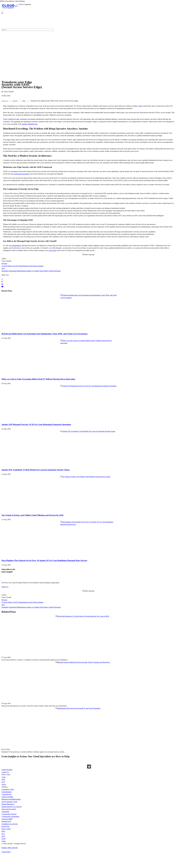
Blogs (24, 101)
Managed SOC (6, 821)
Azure (4, 777)
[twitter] (2, 279)
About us (157, 5)
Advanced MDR (7, 819)
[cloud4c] (10, 8)
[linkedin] (2, 284)
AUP (3, 836)
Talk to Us (5, 587)
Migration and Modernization (11, 799)
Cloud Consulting (7, 797)
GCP (3, 782)
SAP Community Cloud (9, 802)
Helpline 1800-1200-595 (10, 848)
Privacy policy (6, 829)
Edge (140, 106)
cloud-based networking (21, 174)
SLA (3, 834)
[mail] (2, 286)
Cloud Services (6, 794)
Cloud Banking (7, 792)
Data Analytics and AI (9, 809)
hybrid (11, 119)
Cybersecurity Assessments (10, 816)
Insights (15, 101)
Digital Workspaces (8, 804)
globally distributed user (29, 124)
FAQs (3, 839)
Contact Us (5, 772)
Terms (4, 841)
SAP (124, 5)
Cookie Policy (6, 852)
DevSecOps (5, 826)
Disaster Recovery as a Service (12, 806)
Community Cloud (8, 789)
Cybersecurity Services (144, 5)
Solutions (103, 5)
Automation (5, 811)
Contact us (172, 5)
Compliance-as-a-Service (10, 824)
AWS (3, 779)
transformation (16, 245)
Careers (164, 5)
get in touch (52, 250)
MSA (3, 831)
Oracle (4, 784)
